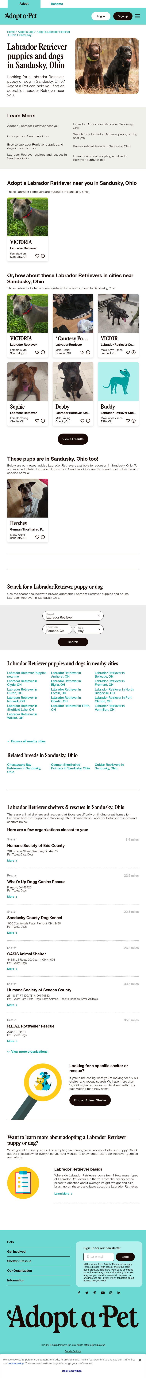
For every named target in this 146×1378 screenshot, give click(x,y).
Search (73, 642)
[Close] (140, 1360)
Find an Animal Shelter (90, 1100)
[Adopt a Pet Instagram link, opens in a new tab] (112, 1293)
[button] (37, 256)
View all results (73, 439)
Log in (101, 16)
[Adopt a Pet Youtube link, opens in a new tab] (104, 1293)
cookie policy (16, 1363)
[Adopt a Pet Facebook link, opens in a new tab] (80, 1293)
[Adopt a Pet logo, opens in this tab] (73, 1322)
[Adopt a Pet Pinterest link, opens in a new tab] (96, 1293)
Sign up (123, 16)
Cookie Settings (73, 1351)
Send (125, 1256)
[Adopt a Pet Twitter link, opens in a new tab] (88, 1293)
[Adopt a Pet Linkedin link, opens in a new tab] (119, 1293)
